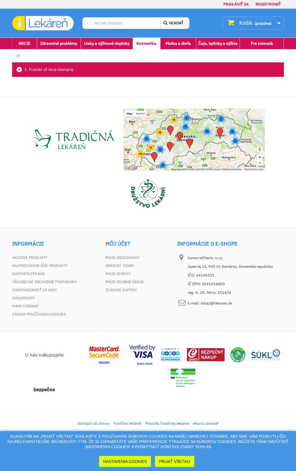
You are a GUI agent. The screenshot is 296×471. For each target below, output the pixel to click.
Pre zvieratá (262, 43)
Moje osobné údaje (125, 281)
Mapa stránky (25, 306)
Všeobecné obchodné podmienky (44, 281)
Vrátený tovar (120, 265)
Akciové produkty (30, 257)
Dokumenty (23, 298)
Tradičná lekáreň (127, 423)
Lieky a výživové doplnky (107, 43)
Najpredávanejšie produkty (40, 265)
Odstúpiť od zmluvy (93, 423)
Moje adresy (118, 273)
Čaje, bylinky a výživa (218, 43)
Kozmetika (146, 43)
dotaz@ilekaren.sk (216, 303)
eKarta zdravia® (206, 423)
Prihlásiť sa (236, 4)
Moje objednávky (123, 257)
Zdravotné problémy (58, 43)
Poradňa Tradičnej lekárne (167, 423)
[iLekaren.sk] (43, 23)
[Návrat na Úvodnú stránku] (17, 56)
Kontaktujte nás (28, 273)
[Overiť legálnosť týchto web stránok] (183, 377)
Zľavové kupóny (121, 290)
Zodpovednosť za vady (34, 290)
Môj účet (118, 244)
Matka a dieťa (178, 43)
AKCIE (24, 43)
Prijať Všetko (174, 461)
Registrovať (268, 4)
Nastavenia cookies (125, 461)
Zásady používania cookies (39, 314)
